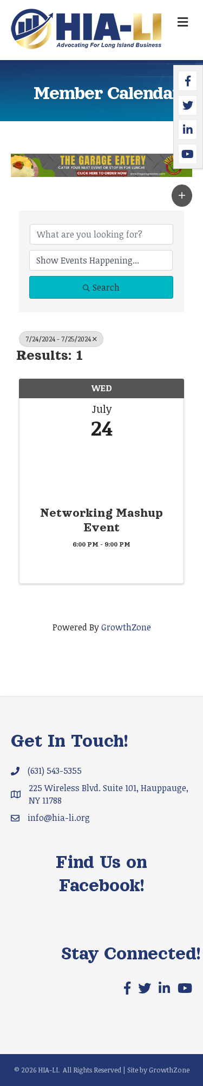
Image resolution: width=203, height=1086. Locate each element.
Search (106, 287)
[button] (182, 196)
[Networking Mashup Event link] (101, 469)
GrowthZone (126, 627)
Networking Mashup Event (101, 520)
